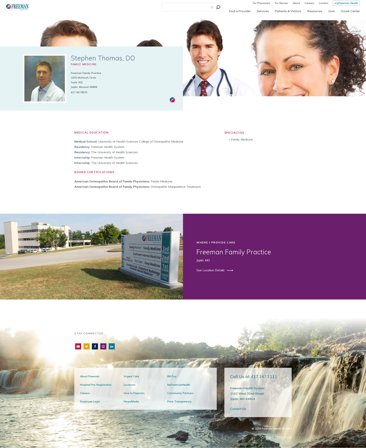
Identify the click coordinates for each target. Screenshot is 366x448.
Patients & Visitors (288, 11)
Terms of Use (283, 436)
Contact (323, 3)
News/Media (131, 401)
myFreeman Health (346, 3)
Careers (309, 3)
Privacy (266, 436)
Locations (130, 384)
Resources (314, 11)
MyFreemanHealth (178, 384)
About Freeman (90, 376)
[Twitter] (86, 346)
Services (263, 11)
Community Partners (180, 393)
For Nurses (281, 3)
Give (331, 11)
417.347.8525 (79, 92)
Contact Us (238, 409)
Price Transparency (179, 401)
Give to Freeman (134, 393)
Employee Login (90, 401)
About (296, 3)
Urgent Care (131, 376)
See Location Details (210, 270)
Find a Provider (240, 11)
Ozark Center (350, 11)
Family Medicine (84, 64)
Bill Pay (172, 376)
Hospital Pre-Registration (96, 384)
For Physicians (261, 3)
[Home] (14, 7)
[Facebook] (95, 346)
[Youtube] (78, 346)
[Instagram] (103, 346)
